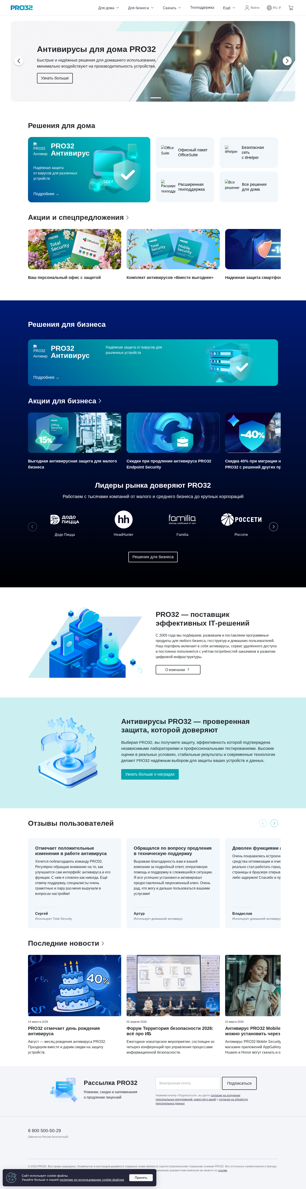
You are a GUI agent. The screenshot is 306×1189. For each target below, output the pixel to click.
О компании (175, 670)
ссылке (222, 1170)
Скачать (170, 8)
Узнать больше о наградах (150, 774)
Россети (241, 535)
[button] (274, 7)
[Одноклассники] (53, 1149)
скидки (105, 1092)
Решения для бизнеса (153, 557)
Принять (141, 1177)
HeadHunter (123, 535)
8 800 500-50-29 (44, 1130)
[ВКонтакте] (42, 1149)
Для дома (106, 8)
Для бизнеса (139, 8)
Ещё (227, 8)
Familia (182, 535)
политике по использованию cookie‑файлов (92, 1179)
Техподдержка (202, 7)
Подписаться (239, 1083)
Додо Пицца (65, 535)
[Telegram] (64, 1149)
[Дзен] (31, 1149)
